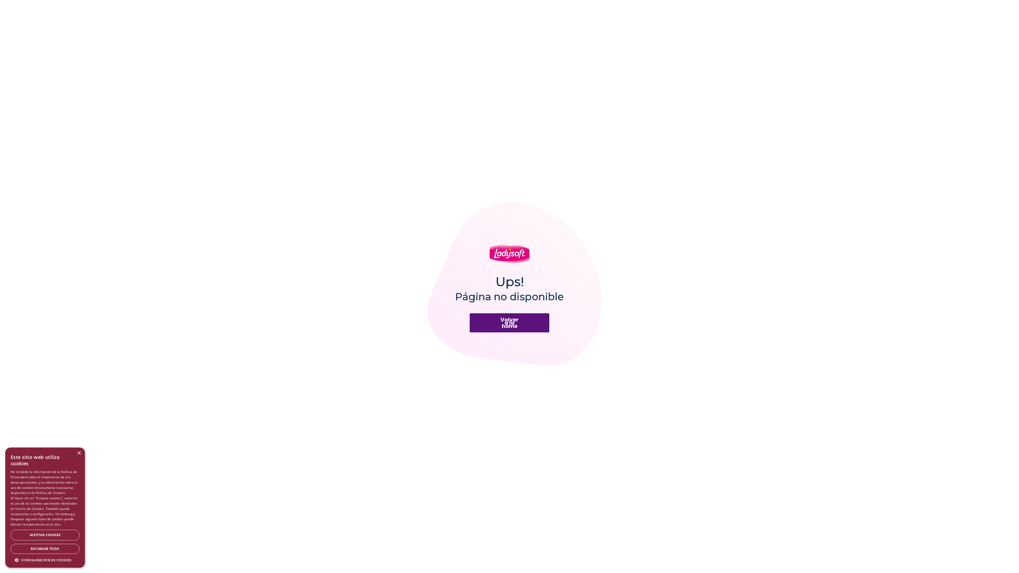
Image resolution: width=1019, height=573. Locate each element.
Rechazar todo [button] (45, 548)
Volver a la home (509, 323)
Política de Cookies (50, 492)
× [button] (79, 453)
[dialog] (45, 508)
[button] (45, 559)
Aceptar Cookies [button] (45, 535)
